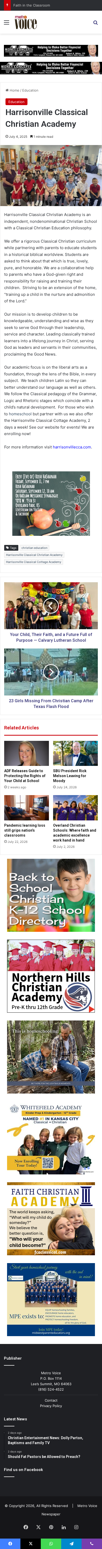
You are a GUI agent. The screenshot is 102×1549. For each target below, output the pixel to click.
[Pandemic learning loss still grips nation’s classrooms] (26, 807)
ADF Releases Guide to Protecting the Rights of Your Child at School (25, 776)
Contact (51, 1400)
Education (30, 90)
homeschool (20, 413)
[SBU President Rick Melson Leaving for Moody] (75, 753)
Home (14, 90)
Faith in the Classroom (31, 5)
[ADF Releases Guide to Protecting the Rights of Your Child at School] (26, 753)
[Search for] (95, 24)
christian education (34, 548)
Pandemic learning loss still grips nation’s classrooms (24, 830)
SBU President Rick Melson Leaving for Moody (70, 776)
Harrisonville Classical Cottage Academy (33, 562)
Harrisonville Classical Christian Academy (34, 555)
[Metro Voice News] (25, 22)
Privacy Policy (51, 1406)
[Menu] (6, 24)
